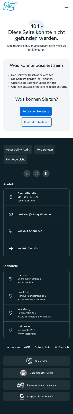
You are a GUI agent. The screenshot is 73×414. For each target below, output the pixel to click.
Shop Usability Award (41, 372)
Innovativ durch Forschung (41, 384)
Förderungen (45, 149)
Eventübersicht (15, 159)
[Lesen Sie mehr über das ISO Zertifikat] (64, 395)
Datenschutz (42, 347)
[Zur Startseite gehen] (10, 6)
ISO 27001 (41, 360)
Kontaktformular (27, 248)
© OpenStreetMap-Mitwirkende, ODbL (53, 287)
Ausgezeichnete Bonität (40, 396)
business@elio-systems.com (35, 214)
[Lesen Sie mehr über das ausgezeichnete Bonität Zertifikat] (64, 406)
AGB (27, 347)
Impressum (13, 347)
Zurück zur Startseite (36, 111)
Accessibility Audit (18, 149)
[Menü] (66, 6)
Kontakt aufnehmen (36, 122)
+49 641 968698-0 (29, 231)
